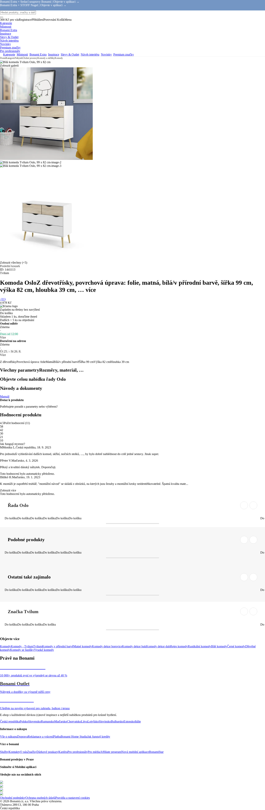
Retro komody (179, 646)
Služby (4, 751)
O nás (23, 751)
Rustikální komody (199, 646)
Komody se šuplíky (22, 649)
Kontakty (14, 751)
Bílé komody (219, 646)
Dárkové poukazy (47, 751)
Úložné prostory (30, 58)
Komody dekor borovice (107, 646)
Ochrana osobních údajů (40, 797)
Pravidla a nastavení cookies (72, 797)
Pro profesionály (78, 751)
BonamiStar (156, 751)
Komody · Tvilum (22, 646)
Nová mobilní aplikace (135, 751)
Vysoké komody (44, 649)
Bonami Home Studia (74, 736)
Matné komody (82, 646)
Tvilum (37, 646)
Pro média (94, 751)
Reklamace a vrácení (40, 736)
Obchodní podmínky (12, 797)
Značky (31, 751)
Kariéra (63, 751)
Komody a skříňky (46, 58)
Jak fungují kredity (98, 736)
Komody (59, 58)
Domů (3, 58)
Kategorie (10, 58)
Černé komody (236, 646)
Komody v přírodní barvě (57, 646)
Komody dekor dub (158, 646)
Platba (57, 736)
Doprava (22, 736)
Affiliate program (110, 751)
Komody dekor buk (134, 646)
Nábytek (19, 58)
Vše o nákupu (8, 736)
